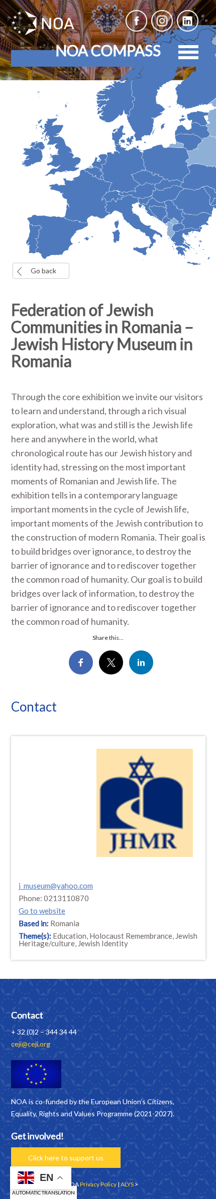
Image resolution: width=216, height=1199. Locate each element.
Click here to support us (65, 1157)
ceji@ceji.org (30, 1044)
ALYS (127, 1184)
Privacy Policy (98, 1184)
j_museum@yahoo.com (56, 885)
